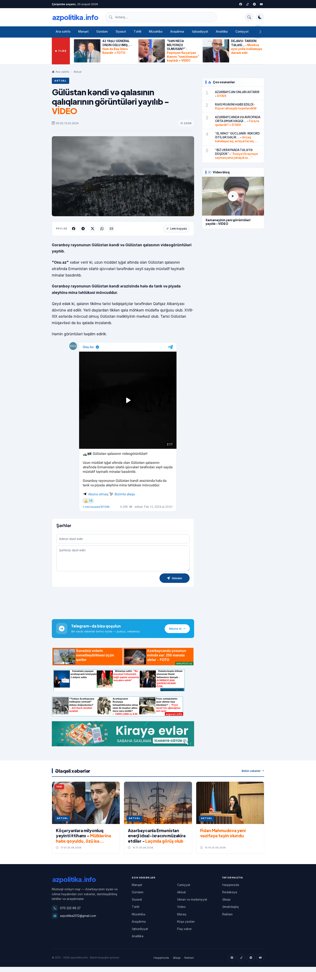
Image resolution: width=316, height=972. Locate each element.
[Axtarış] (249, 17)
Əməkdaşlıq (230, 907)
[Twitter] (247, 4)
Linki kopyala (178, 228)
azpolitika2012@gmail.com (78, 916)
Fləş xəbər (184, 929)
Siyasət (121, 31)
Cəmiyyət (242, 31)
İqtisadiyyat (200, 31)
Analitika (222, 31)
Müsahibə (156, 31)
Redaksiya (229, 892)
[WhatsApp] (102, 229)
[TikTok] (241, 958)
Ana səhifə (63, 31)
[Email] (111, 229)
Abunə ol (175, 628)
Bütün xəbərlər (251, 770)
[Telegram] (254, 4)
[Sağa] (260, 32)
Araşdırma (177, 31)
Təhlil (137, 31)
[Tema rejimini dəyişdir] (260, 17)
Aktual (77, 71)
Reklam (227, 914)
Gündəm (102, 31)
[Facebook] (241, 4)
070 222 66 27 (70, 908)
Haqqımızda (230, 885)
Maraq (181, 914)
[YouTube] (261, 4)
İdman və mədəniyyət (192, 899)
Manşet (83, 31)
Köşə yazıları (186, 921)
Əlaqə (226, 899)
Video (181, 907)
